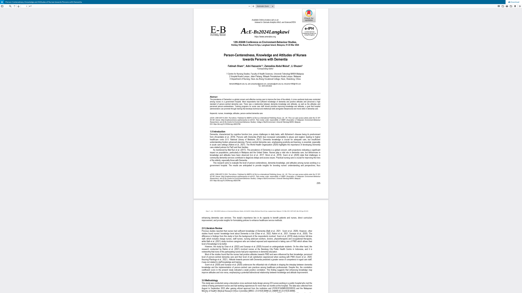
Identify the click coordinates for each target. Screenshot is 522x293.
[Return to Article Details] (2, 2)
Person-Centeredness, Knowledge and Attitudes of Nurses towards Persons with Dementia (43, 2)
